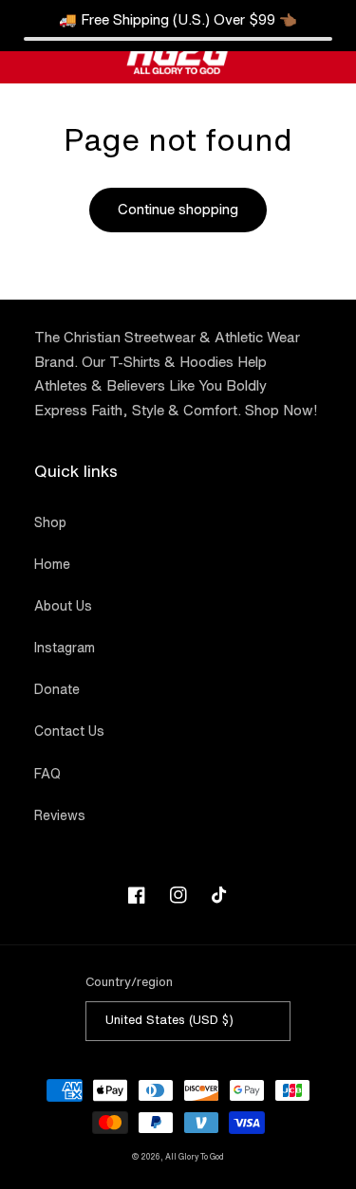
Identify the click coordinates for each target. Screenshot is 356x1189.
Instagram (64, 647)
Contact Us (69, 731)
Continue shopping (178, 209)
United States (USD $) (169, 1020)
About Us (63, 606)
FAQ (47, 773)
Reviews (59, 815)
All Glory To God (194, 1157)
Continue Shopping (178, 564)
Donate (57, 689)
